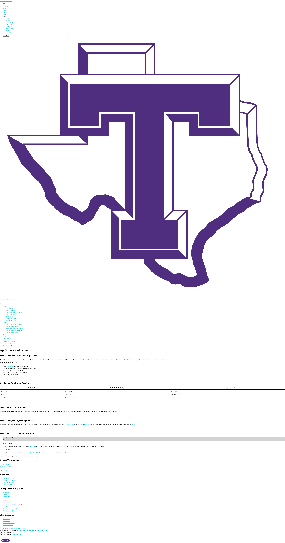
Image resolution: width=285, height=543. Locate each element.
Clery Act (5, 498)
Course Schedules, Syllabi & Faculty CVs (13, 504)
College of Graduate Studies (25, 452)
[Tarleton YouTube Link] (18, 534)
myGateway (9, 24)
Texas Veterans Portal (8, 525)
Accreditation (6, 492)
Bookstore (5, 12)
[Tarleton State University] (142, 293)
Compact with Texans (8, 478)
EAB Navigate (9, 22)
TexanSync (8, 32)
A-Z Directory (6, 6)
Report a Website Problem (40, 530)
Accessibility (25, 530)
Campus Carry (6, 494)
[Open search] (4, 4)
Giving (4, 14)
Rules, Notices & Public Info (9, 484)
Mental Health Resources (9, 482)
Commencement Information (6, 299)
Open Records (6, 506)
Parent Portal (9, 26)
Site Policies (19, 530)
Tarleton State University (6, 1)
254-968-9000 (3, 470)
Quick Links (6, 35)
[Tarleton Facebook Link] (14, 534)
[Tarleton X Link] (16, 534)
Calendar (5, 10)
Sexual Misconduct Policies (9, 510)
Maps (4, 8)
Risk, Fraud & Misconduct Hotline (11, 508)
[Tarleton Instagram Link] (19, 534)
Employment (6, 502)
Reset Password (9, 28)
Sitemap (31, 530)
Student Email (9, 30)
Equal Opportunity (7, 500)
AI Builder (8, 20)
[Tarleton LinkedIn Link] (20, 534)
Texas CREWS (6, 521)
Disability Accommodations (9, 480)
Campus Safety (6, 496)
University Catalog (69, 424)
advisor (133, 424)
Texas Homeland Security (9, 523)
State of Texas (6, 519)
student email (28, 411)
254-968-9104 (36, 452)
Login (5, 16)
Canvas (7, 18)
